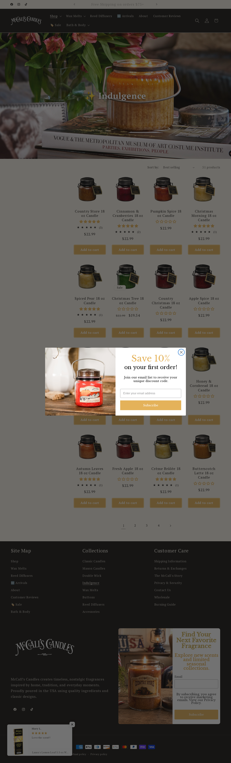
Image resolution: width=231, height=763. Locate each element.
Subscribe (150, 405)
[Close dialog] (181, 352)
